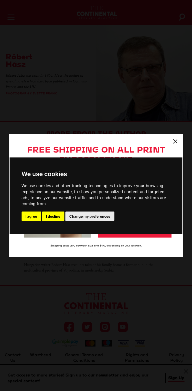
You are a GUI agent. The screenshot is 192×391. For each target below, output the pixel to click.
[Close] (175, 141)
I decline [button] (53, 216)
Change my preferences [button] (89, 216)
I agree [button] (31, 216)
